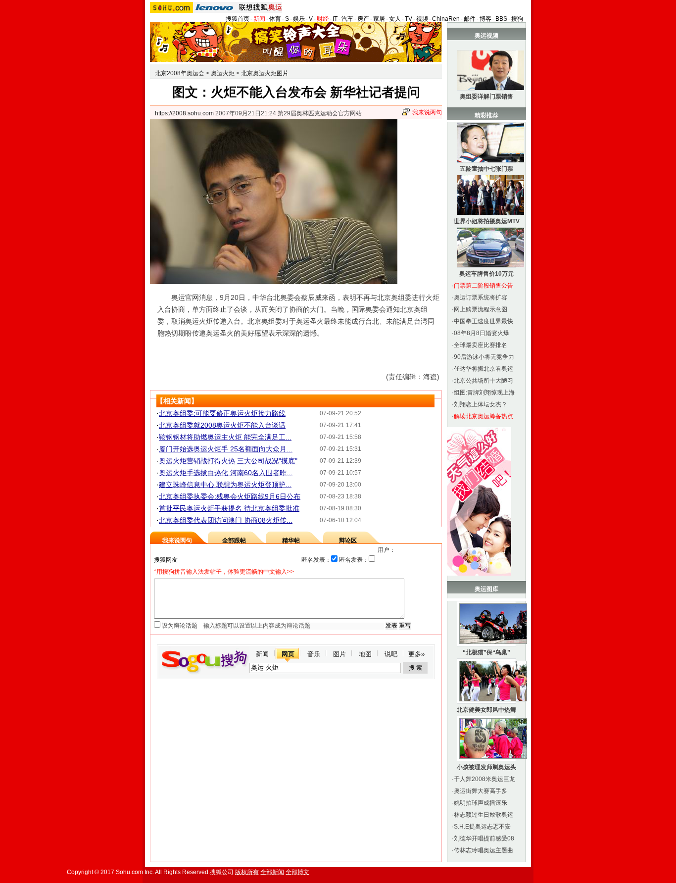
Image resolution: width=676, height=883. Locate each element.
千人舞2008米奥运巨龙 (484, 779)
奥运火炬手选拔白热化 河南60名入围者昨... (225, 473)
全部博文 (297, 872)
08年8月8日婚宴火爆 (481, 333)
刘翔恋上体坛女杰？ (480, 404)
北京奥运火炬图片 (265, 73)
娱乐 (299, 18)
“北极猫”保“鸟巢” (486, 652)
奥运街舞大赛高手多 (480, 790)
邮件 (470, 18)
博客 (485, 18)
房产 (363, 18)
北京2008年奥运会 (179, 73)
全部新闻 (272, 872)
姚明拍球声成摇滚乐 (480, 802)
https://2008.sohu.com (184, 113)
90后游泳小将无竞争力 (484, 356)
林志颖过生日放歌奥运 (483, 814)
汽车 (347, 18)
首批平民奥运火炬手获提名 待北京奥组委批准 (229, 508)
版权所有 (247, 872)
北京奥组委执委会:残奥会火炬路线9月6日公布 (229, 496)
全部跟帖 (234, 540)
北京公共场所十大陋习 (483, 380)
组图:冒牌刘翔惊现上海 (484, 392)
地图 (365, 654)
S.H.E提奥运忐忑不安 (482, 826)
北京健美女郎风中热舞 (486, 709)
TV (408, 18)
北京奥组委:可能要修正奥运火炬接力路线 (222, 413)
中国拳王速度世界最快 (483, 321)
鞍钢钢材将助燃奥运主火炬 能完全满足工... (225, 437)
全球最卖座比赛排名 (480, 345)
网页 (288, 654)
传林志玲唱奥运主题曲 (483, 850)
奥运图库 (486, 589)
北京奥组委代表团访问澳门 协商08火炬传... (225, 520)
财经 (323, 18)
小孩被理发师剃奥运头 (486, 767)
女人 (395, 18)
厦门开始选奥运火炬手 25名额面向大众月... (225, 449)
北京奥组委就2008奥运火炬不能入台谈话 (222, 425)
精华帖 (291, 540)
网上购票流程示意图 (480, 309)
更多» (416, 654)
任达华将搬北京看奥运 (483, 368)
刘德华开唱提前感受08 (484, 838)
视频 (422, 18)
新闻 (259, 18)
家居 (379, 18)
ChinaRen (446, 18)
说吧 (391, 654)
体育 (275, 18)
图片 (339, 654)
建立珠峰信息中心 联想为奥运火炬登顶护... (225, 485)
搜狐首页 (237, 18)
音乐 (313, 654)
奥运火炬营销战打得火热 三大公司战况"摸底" (228, 461)
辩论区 (348, 540)
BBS (501, 18)
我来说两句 (427, 112)
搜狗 (517, 18)
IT (335, 18)
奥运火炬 (223, 73)
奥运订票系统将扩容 (480, 297)
